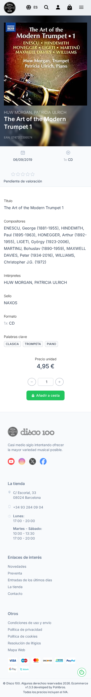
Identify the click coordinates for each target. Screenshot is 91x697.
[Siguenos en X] (32, 461)
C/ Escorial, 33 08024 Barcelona (27, 495)
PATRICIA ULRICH (50, 282)
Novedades (17, 566)
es (35, 7)
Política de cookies (22, 636)
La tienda (15, 587)
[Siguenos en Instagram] (21, 461)
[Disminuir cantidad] (32, 382)
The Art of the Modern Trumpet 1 (34, 207)
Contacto (15, 593)
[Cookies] (81, 672)
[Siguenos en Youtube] (11, 461)
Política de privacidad (25, 629)
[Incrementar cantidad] (59, 382)
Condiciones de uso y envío (29, 623)
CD (9, 323)
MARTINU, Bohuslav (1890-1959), (35, 248)
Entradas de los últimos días (30, 580)
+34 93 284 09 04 (28, 507)
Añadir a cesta (48, 395)
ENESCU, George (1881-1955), (32, 228)
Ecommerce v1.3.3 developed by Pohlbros (56, 685)
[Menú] (81, 7)
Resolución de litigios (24, 643)
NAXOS (10, 302)
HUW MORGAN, (19, 282)
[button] (32, 7)
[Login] (58, 7)
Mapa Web (16, 650)
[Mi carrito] (69, 7)
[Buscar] (46, 7)
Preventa (15, 573)
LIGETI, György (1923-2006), (43, 241)
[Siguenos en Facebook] (43, 461)
